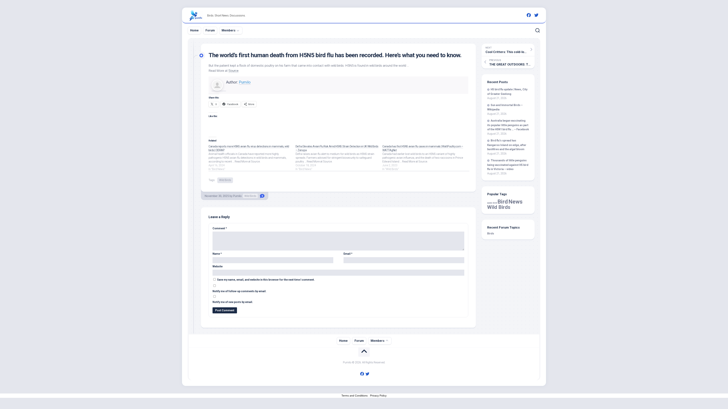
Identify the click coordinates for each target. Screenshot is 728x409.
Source (233, 71)
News (515, 201)
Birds (490, 233)
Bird (502, 201)
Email (348, 253)
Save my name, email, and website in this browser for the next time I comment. (266, 279)
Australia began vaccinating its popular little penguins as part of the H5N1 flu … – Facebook (508, 125)
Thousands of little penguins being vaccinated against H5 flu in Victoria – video (507, 165)
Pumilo (245, 82)
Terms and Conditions (354, 395)
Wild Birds (225, 180)
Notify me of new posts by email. (233, 302)
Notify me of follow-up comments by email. (239, 291)
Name (217, 253)
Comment (220, 228)
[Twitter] (536, 15)
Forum (210, 30)
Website (218, 266)
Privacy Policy (378, 395)
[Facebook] (529, 15)
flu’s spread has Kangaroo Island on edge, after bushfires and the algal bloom (506, 145)
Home (194, 30)
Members (228, 30)
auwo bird (492, 203)
